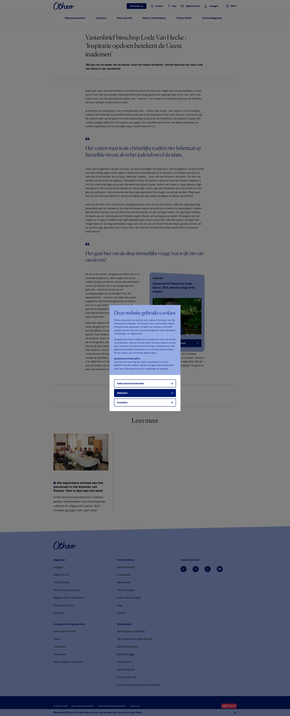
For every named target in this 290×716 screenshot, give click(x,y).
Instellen (122, 402)
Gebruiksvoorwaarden (130, 383)
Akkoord (122, 393)
